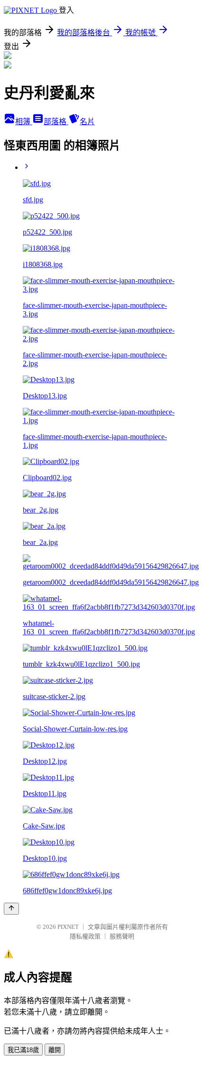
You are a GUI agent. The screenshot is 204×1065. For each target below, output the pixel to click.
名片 (87, 122)
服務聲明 (122, 936)
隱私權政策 (85, 936)
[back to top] (11, 909)
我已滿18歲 (23, 1050)
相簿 (23, 122)
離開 (54, 1050)
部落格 (56, 122)
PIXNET (68, 926)
